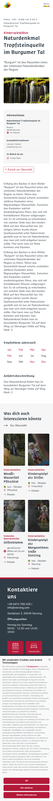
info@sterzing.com (14, 147)
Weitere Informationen (26, 795)
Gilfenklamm (13, 542)
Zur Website (15, 132)
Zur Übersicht (18, 425)
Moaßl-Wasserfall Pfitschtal (11, 478)
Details (11, 494)
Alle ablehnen (26, 788)
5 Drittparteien (32, 667)
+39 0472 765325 (14, 144)
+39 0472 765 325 (19, 604)
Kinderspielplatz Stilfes (38, 476)
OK (26, 781)
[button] (49, 660)
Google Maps (15, 158)
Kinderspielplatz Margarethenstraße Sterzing (38, 547)
